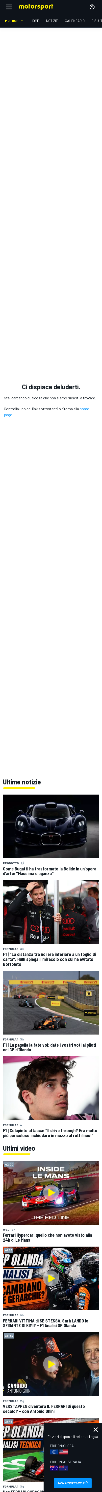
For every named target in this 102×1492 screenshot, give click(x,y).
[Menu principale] (9, 7)
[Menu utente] (92, 7)
